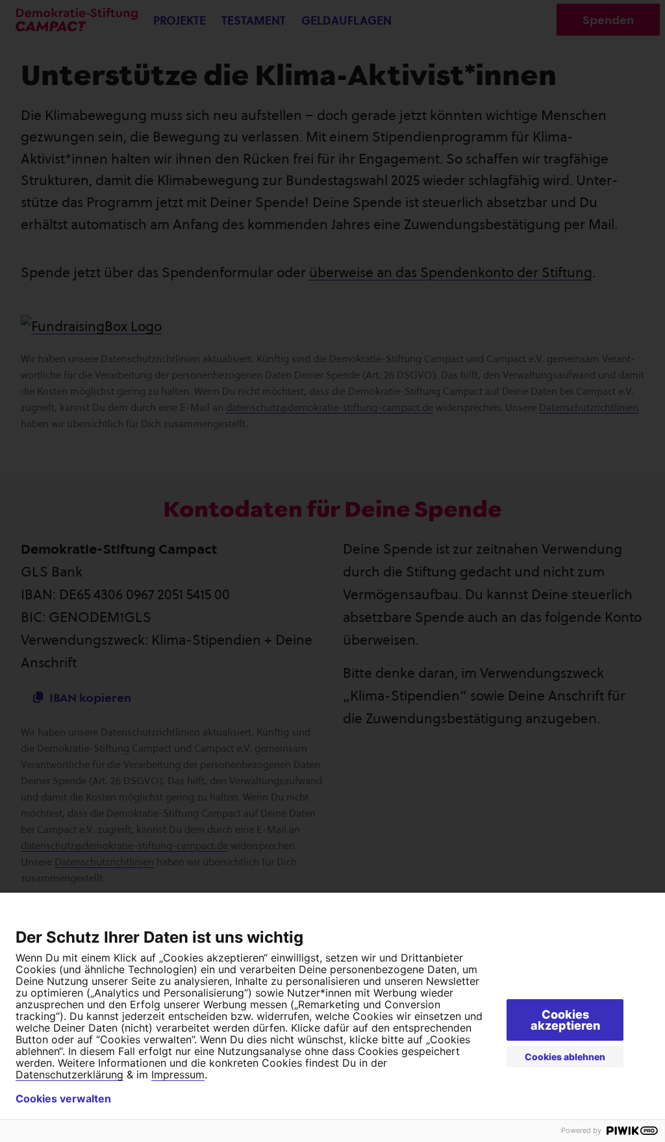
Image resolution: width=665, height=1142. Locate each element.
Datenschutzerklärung (69, 1074)
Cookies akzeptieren (565, 1020)
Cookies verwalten (63, 1098)
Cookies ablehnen (565, 1056)
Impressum (178, 1074)
